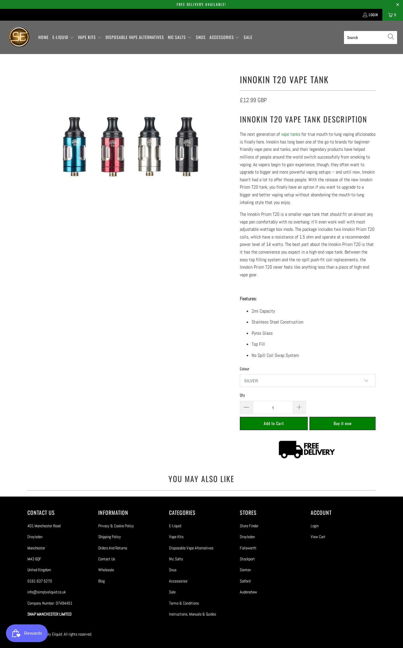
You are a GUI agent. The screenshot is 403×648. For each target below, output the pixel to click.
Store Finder (249, 525)
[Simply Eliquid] (19, 37)
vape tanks (290, 134)
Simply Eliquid (51, 634)
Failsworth (248, 548)
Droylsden (247, 536)
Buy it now (343, 423)
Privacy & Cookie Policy (116, 525)
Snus (172, 569)
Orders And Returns (112, 548)
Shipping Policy (109, 536)
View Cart (318, 536)
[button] (63, 37)
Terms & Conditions (184, 603)
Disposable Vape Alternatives (191, 548)
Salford (245, 581)
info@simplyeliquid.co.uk (46, 592)
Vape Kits (176, 536)
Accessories (178, 581)
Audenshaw (248, 592)
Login (373, 14)
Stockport (247, 559)
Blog (101, 581)
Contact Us (106, 559)
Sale (172, 592)
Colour (244, 368)
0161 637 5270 (39, 581)
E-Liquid (175, 525)
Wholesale (106, 569)
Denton (245, 569)
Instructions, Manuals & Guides (192, 614)
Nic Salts (176, 559)
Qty (242, 395)
